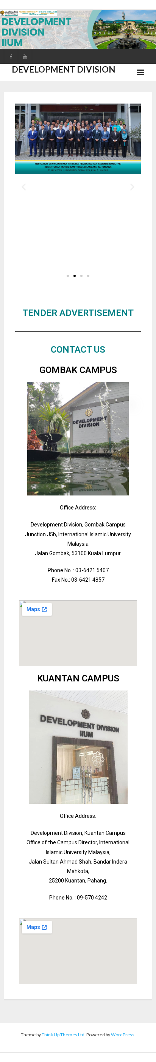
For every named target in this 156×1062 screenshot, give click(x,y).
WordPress (122, 1034)
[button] (23, 187)
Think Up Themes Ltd (63, 1034)
